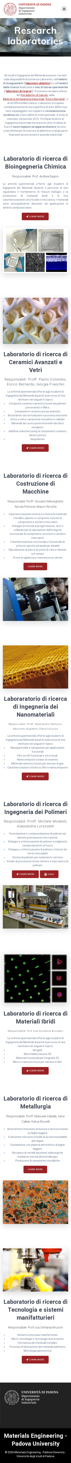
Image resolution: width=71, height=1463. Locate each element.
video (51, 874)
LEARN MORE (36, 216)
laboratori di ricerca (18, 91)
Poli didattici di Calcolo (34, 95)
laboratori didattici (38, 83)
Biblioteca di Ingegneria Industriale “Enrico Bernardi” (34, 99)
